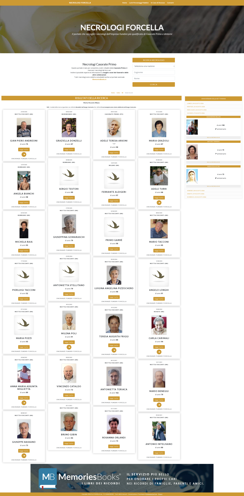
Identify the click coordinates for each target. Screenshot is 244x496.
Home (124, 3)
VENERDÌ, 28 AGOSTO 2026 (195, 190)
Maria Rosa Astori (213, 166)
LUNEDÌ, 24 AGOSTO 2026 (195, 103)
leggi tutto (23, 149)
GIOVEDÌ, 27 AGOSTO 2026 (196, 113)
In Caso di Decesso (158, 3)
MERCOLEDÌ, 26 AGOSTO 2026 (196, 110)
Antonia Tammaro (213, 141)
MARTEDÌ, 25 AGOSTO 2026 (196, 106)
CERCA (153, 84)
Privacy (160, 494)
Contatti (170, 3)
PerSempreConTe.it (151, 494)
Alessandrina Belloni (214, 117)
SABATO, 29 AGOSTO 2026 (195, 194)
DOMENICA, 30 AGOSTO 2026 (196, 197)
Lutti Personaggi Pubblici (139, 3)
